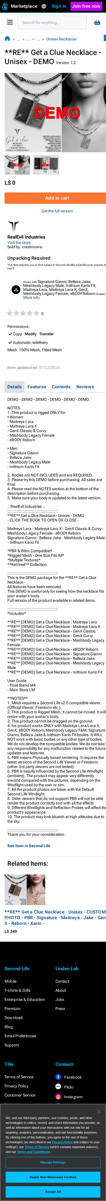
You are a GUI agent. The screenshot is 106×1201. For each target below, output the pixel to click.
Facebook (72, 1077)
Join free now (86, 6)
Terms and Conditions (33, 1151)
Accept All (53, 1191)
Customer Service (20, 1095)
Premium (12, 1008)
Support (12, 1045)
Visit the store (19, 242)
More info (31, 297)
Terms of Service (19, 1077)
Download (14, 1017)
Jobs (59, 999)
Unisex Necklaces (61, 39)
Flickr (68, 1087)
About (60, 990)
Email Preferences (20, 1036)
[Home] (7, 39)
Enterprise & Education (25, 999)
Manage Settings (53, 1162)
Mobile (10, 981)
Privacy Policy (16, 1086)
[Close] (99, 1111)
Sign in (59, 6)
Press (60, 1008)
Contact (62, 981)
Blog (9, 1027)
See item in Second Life (28, 845)
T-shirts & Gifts (18, 990)
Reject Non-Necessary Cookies (53, 1177)
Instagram (73, 1097)
